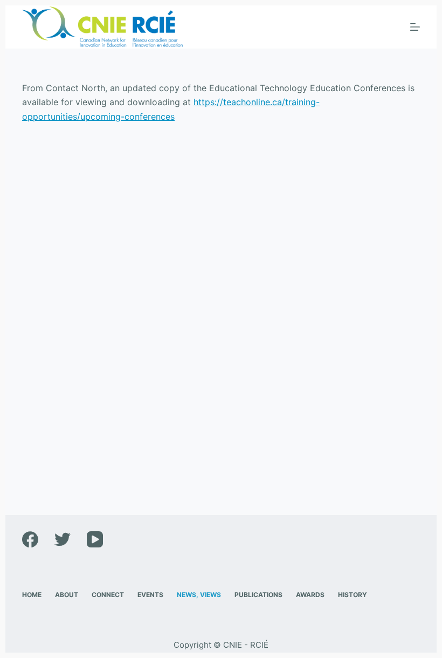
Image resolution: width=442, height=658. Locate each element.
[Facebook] (30, 539)
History (352, 595)
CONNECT (108, 595)
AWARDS (310, 595)
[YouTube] (95, 539)
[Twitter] (62, 539)
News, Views (199, 595)
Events (150, 595)
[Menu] (415, 27)
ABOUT (66, 595)
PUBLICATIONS (258, 595)
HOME (32, 595)
